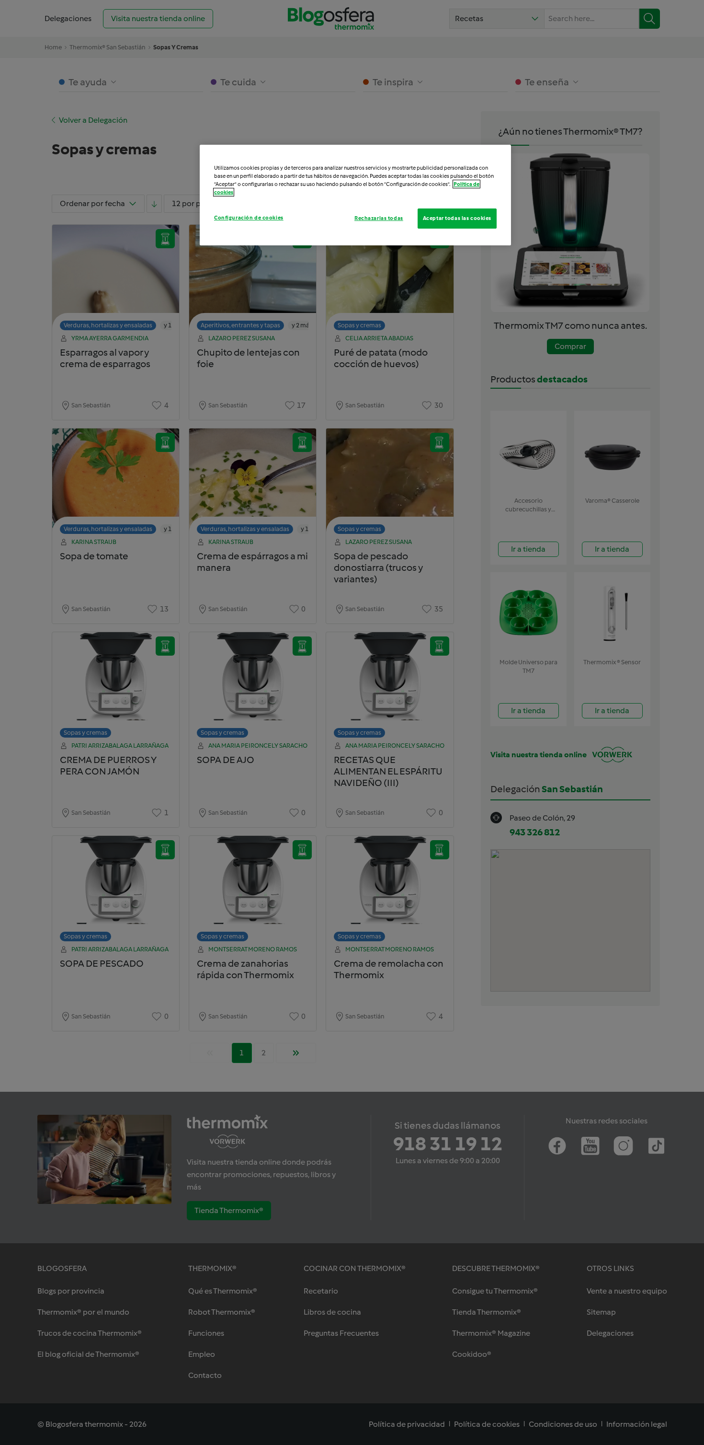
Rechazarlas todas (378, 218)
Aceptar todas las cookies (457, 218)
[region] (355, 195)
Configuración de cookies (249, 217)
